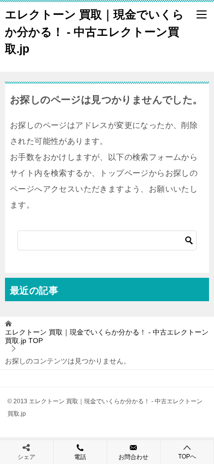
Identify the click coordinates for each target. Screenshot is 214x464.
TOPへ (187, 456)
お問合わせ (133, 457)
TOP (107, 336)
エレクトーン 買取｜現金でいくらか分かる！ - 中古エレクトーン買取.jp (94, 31)
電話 (80, 457)
